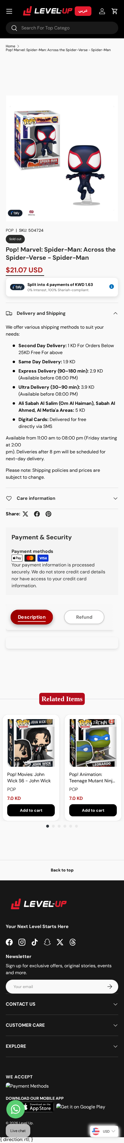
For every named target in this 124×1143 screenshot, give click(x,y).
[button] (114, 11)
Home (10, 46)
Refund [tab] (84, 617)
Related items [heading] (62, 699)
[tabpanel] (62, 643)
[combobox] (62, 28)
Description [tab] (32, 617)
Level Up (26, 1123)
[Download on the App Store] (36, 1107)
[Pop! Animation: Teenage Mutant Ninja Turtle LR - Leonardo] (93, 743)
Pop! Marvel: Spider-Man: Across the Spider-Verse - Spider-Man (58, 50)
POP (10, 230)
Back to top (62, 870)
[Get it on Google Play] (80, 1106)
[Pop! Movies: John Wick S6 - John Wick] (31, 743)
